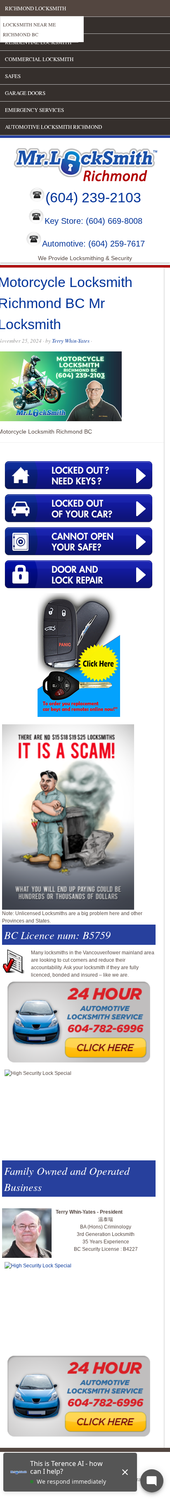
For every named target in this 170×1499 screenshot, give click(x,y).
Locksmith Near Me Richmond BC (29, 29)
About (14, 25)
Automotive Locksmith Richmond (53, 126)
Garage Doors (25, 93)
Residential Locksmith (38, 42)
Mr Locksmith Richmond (72, 162)
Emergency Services (34, 110)
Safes (13, 76)
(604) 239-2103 (93, 197)
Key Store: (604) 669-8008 (93, 221)
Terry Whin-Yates (71, 340)
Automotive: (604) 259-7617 (93, 243)
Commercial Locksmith (39, 59)
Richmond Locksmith (35, 8)
